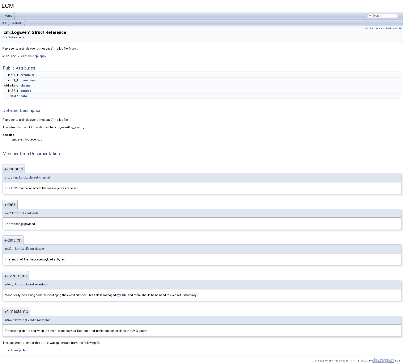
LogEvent (17, 23)
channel (25, 85)
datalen (25, 90)
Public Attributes (394, 28)
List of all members (374, 28)
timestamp (27, 80)
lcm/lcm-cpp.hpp (31, 56)
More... (73, 48)
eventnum (27, 75)
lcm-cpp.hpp (19, 350)
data (23, 96)
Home (8, 15)
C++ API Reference (14, 37)
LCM (14, 188)
